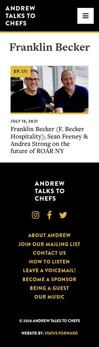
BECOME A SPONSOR (49, 279)
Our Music (49, 296)
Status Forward (61, 333)
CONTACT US (49, 253)
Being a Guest (49, 288)
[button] (85, 16)
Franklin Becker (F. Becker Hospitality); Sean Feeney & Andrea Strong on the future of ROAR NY (49, 139)
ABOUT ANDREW (49, 235)
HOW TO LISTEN (49, 261)
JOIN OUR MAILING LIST (49, 244)
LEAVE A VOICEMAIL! (49, 270)
